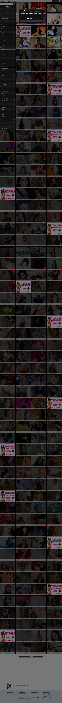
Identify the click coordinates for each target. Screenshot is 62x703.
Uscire (31, 16)
